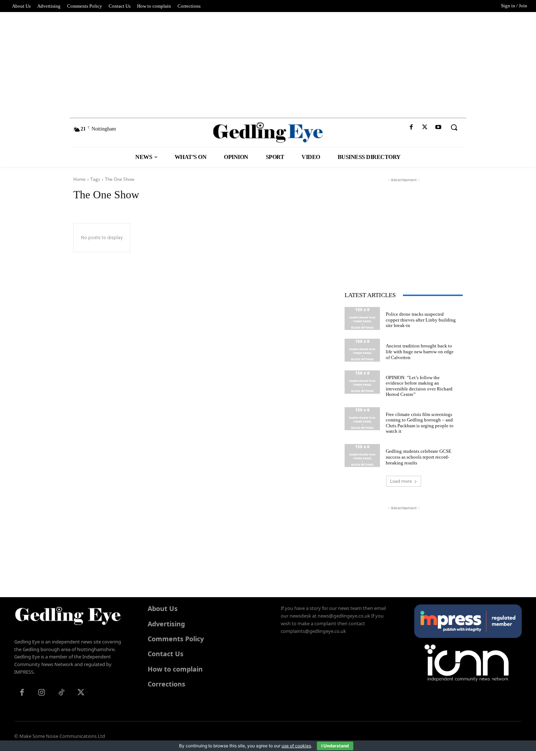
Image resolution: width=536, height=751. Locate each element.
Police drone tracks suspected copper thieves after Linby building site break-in (421, 319)
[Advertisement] (268, 63)
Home (79, 179)
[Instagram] (41, 693)
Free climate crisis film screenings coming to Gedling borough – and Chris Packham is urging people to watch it (420, 423)
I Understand (335, 745)
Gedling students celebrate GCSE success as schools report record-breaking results (418, 456)
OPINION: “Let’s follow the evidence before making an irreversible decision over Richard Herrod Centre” (419, 386)
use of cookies (296, 745)
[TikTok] (61, 693)
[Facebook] (411, 127)
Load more (401, 481)
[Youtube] (438, 127)
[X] (425, 127)
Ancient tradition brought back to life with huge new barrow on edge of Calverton (420, 351)
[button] (454, 127)
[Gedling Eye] (268, 132)
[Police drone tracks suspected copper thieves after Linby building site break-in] (362, 318)
